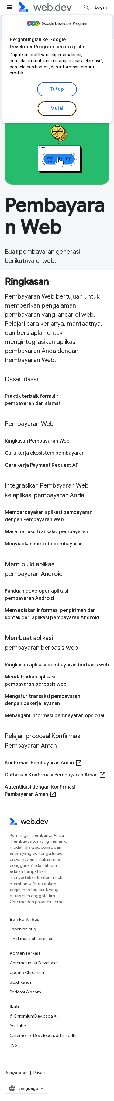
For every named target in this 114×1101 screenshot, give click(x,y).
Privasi (39, 1072)
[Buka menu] (10, 7)
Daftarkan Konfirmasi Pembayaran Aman (55, 775)
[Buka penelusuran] (86, 7)
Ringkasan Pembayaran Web (37, 441)
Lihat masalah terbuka (31, 938)
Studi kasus (20, 982)
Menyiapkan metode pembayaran (44, 544)
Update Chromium (28, 972)
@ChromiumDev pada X (33, 1016)
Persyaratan (16, 1072)
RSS (13, 1045)
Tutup (57, 89)
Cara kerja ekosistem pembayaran (45, 453)
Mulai (57, 109)
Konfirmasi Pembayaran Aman (43, 763)
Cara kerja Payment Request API (42, 465)
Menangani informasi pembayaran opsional (54, 716)
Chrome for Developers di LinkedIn (43, 1035)
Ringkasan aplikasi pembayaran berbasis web (57, 665)
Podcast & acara (25, 992)
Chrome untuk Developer (34, 962)
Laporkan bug (23, 929)
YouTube (18, 1025)
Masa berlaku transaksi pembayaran (46, 532)
